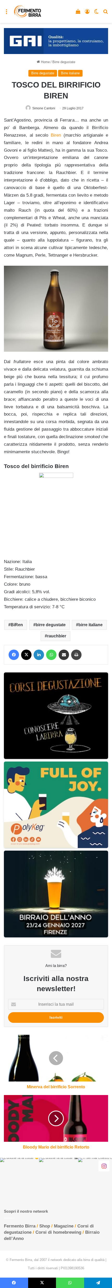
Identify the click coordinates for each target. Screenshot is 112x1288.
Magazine (63, 1226)
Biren (56, 135)
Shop (44, 1226)
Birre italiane (70, 73)
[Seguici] (104, 1165)
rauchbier (56, 636)
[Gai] (56, 41)
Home (45, 62)
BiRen (17, 625)
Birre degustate (63, 62)
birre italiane (90, 625)
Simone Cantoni (43, 108)
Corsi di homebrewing (58, 1232)
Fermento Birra (19, 1226)
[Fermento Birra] (27, 11)
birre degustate (51, 625)
